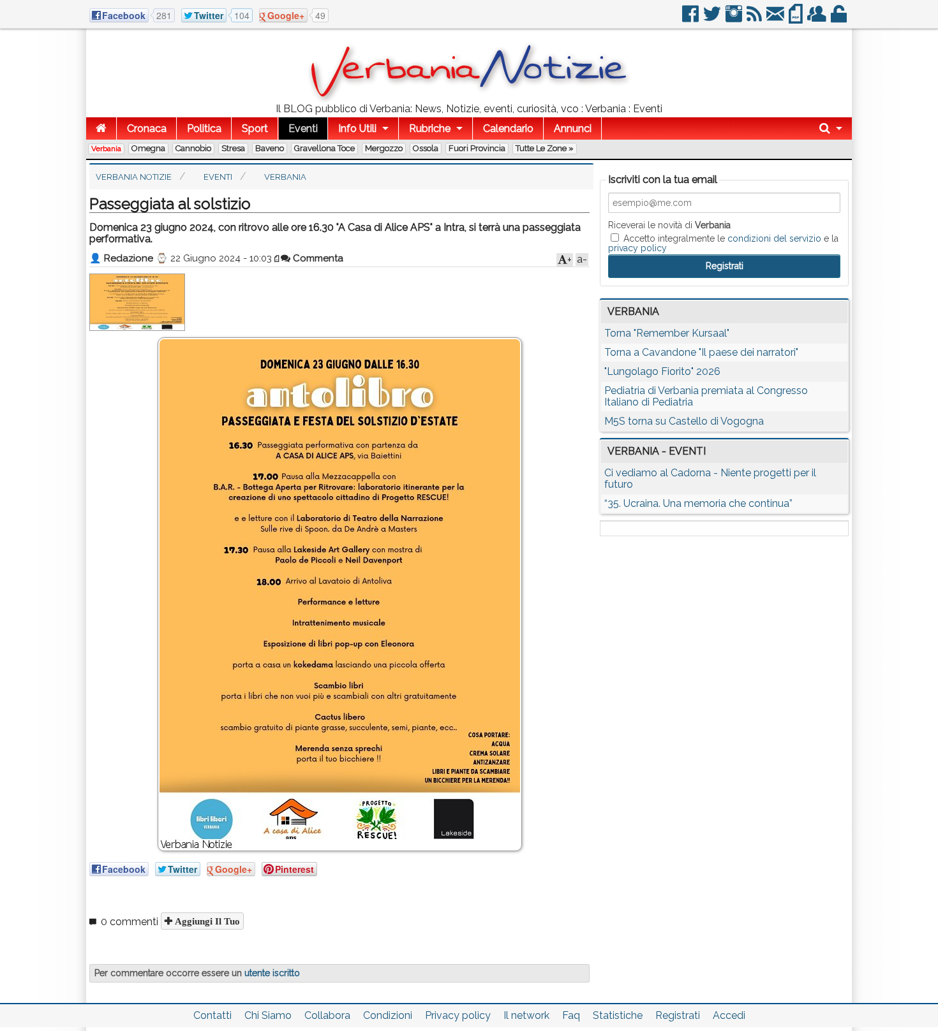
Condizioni (387, 1015)
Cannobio (193, 148)
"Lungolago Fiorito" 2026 (662, 371)
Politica (204, 128)
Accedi (729, 1015)
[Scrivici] (776, 19)
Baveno (269, 148)
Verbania (106, 148)
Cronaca (147, 128)
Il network (526, 1015)
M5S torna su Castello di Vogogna (684, 421)
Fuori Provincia (477, 148)
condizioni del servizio (774, 238)
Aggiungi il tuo (206, 921)
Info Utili (357, 128)
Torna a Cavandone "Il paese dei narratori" (701, 352)
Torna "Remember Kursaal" (666, 333)
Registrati (677, 1015)
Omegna (148, 148)
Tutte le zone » (545, 148)
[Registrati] (817, 19)
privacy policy (637, 248)
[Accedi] (840, 19)
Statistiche (618, 1015)
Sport (255, 128)
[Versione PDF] (797, 19)
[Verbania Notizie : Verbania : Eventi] (469, 98)
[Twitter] (713, 19)
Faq (571, 1015)
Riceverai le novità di (669, 225)
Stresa (233, 148)
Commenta (316, 258)
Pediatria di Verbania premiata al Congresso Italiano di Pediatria (706, 396)
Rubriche (429, 128)
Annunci (573, 128)
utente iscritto (272, 973)
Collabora (327, 1015)
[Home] (101, 128)
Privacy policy (458, 1015)
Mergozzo (384, 148)
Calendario (508, 128)
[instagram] (735, 19)
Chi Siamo (268, 1015)
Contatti (212, 1015)
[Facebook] (691, 19)
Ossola (425, 148)
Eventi (303, 128)
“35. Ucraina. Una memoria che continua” (698, 503)
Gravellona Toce (324, 148)
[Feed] (755, 19)
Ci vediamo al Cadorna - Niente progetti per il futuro (710, 478)
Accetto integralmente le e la (723, 242)
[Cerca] (831, 128)
